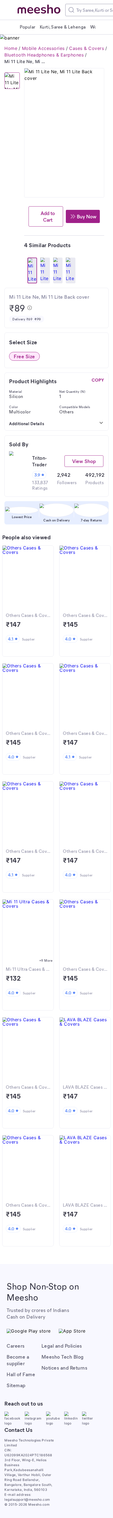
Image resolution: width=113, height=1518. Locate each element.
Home (10, 48)
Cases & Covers (86, 48)
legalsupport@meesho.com (27, 1499)
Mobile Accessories (43, 48)
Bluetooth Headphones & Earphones (44, 55)
